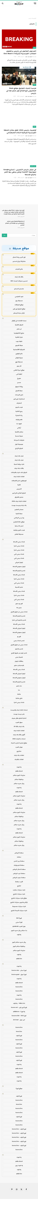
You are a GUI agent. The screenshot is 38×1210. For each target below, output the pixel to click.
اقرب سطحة (19, 881)
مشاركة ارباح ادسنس (19, 261)
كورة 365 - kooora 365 (19, 1015)
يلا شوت (19, 767)
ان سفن (19, 329)
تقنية (34, 47)
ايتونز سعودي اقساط (19, 566)
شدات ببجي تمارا (19, 546)
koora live (19, 987)
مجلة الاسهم (19, 345)
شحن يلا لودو (19, 649)
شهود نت (19, 423)
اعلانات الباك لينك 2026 (19, 501)
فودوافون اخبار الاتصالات (19, 480)
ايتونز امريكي (19, 562)
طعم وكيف (19, 419)
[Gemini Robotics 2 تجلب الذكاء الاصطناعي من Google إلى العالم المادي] (31, 223)
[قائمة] (35, 3)
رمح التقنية (19, 411)
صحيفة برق (19, 300)
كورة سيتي (19, 922)
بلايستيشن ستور (19, 665)
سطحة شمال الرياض (19, 869)
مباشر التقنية (19, 432)
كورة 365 (19, 918)
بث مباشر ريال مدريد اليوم (19, 930)
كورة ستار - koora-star (19, 970)
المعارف (19, 403)
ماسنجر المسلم (19, 289)
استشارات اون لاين (19, 399)
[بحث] (3, 3)
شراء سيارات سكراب (19, 890)
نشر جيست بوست (19, 714)
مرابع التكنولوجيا (19, 333)
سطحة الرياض (19, 853)
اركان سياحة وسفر (19, 313)
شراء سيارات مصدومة (19, 906)
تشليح (19, 886)
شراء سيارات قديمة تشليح (19, 910)
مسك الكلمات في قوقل (19, 320)
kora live (19, 1031)
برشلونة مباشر (19, 779)
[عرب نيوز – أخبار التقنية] (19, 3)
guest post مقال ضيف (19, 718)
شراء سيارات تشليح (19, 894)
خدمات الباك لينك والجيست (19, 710)
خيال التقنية (19, 337)
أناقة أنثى (19, 374)
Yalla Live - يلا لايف (19, 1003)
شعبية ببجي (19, 657)
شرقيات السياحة (19, 440)
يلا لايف (19, 934)
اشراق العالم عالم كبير (19, 493)
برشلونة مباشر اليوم (19, 946)
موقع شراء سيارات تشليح (19, 898)
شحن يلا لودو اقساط (19, 570)
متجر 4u (19, 607)
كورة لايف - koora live (19, 1129)
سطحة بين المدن (19, 861)
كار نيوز (19, 366)
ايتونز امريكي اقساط (19, 628)
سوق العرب (19, 722)
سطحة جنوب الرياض (19, 877)
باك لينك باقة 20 (19, 726)
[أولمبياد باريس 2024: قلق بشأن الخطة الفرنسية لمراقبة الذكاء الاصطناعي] (19, 118)
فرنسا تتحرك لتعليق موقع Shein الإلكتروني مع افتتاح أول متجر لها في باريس (21, 91)
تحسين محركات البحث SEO (19, 281)
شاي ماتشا (19, 698)
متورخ (19, 378)
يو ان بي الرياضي (19, 518)
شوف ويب (19, 341)
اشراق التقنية (19, 325)
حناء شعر (19, 686)
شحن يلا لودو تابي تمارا (19, 620)
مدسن (19, 382)
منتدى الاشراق (19, 497)
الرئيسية (34, 18)
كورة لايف (19, 1035)
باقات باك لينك (19, 468)
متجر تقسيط (19, 587)
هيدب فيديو (19, 407)
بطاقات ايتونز (19, 661)
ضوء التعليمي (19, 296)
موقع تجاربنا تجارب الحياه (19, 743)
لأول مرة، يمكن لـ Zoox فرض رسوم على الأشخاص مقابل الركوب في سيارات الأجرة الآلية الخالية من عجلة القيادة (13, 212)
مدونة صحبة (19, 436)
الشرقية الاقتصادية (19, 349)
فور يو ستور (19, 603)
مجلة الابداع (19, 390)
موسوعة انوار (19, 444)
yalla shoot (19, 771)
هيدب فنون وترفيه (19, 530)
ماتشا (19, 694)
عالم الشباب (19, 269)
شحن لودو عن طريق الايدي (19, 653)
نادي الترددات (19, 395)
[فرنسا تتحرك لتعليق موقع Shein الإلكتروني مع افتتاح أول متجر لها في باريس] (19, 76)
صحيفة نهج (19, 362)
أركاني (19, 428)
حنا (19, 690)
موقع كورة (19, 1088)
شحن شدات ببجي (19, 640)
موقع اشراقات (19, 305)
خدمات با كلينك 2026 (19, 739)
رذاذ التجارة (19, 415)
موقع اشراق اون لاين (19, 309)
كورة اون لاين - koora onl (19, 1007)
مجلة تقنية (19, 513)
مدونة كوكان (19, 358)
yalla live (19, 958)
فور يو (19, 636)
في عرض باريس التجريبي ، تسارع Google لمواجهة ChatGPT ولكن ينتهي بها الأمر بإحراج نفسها (19, 172)
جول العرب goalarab (19, 926)
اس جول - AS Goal (19, 1020)
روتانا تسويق (19, 386)
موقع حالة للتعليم (19, 522)
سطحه (19, 857)
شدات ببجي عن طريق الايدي (19, 612)
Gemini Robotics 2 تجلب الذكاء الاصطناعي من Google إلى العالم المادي (14, 223)
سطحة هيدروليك (19, 865)
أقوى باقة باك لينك (19, 734)
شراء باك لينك (19, 456)
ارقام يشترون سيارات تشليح (19, 902)
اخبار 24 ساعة (19, 526)
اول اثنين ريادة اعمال (19, 257)
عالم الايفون (19, 353)
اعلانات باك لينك (19, 755)
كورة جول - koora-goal (19, 974)
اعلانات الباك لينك (19, 476)
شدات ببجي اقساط (19, 542)
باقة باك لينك (19, 277)
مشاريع (19, 751)
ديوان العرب (19, 747)
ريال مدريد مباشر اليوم (19, 942)
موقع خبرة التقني (19, 370)
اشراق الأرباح (19, 448)
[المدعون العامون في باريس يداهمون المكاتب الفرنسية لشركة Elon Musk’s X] (19, 39)
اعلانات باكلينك (19, 759)
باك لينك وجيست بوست (19, 505)
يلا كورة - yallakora (19, 1011)
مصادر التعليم (19, 509)
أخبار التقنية (33, 166)
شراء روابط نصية (19, 464)
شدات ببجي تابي (19, 554)
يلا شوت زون (19, 1165)
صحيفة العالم (19, 534)
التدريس (19, 489)
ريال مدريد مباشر (19, 783)
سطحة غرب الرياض (19, 873)
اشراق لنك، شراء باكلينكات (19, 472)
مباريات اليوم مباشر (19, 775)
